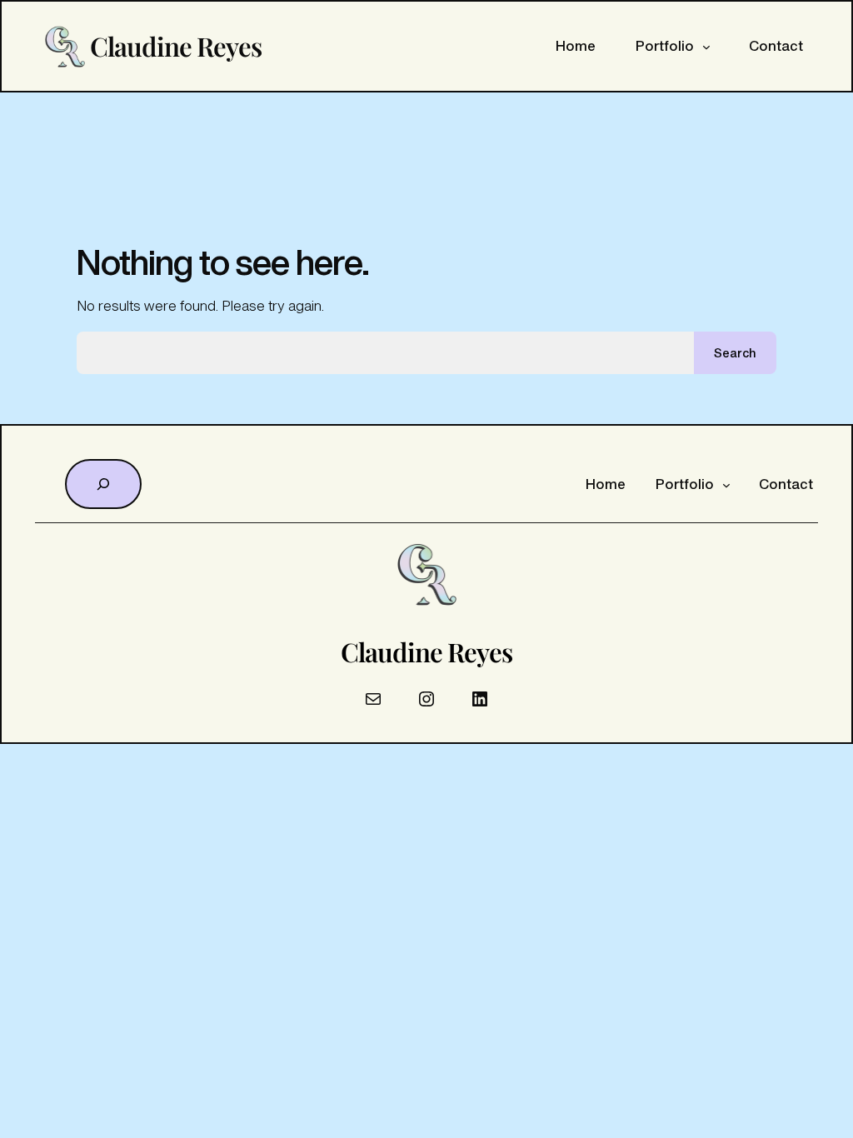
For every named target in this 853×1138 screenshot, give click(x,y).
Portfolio (665, 46)
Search (735, 353)
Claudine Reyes (176, 45)
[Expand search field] (103, 484)
